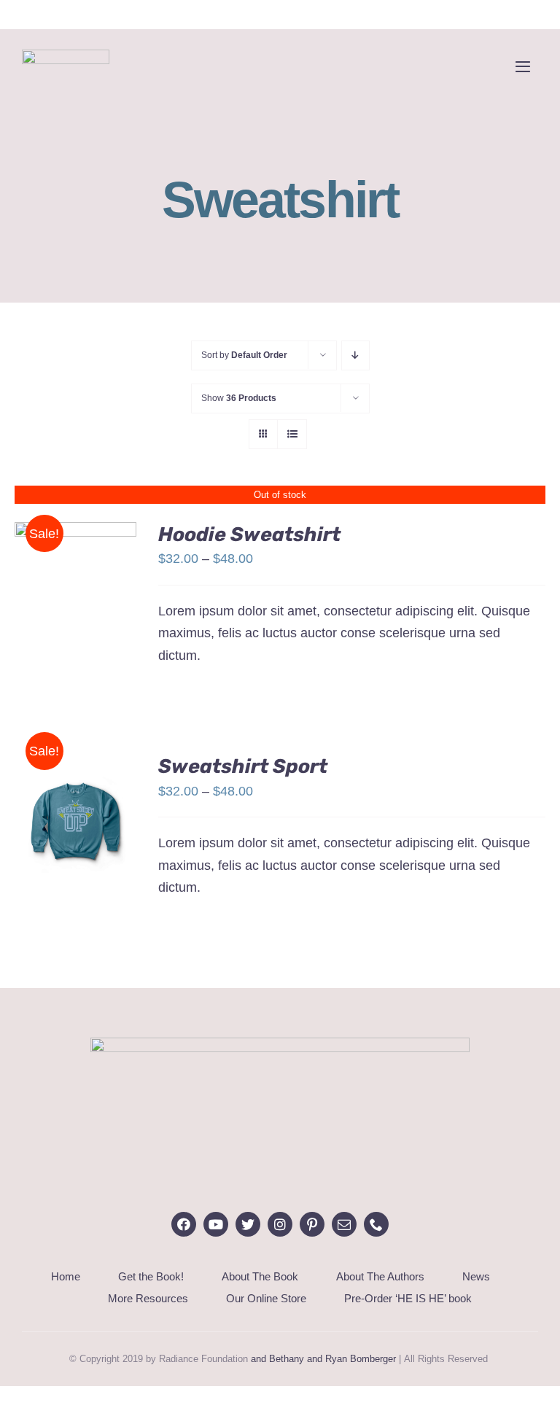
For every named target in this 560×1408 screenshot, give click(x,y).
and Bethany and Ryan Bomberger (323, 1358)
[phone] (376, 1224)
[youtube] (215, 1224)
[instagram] (280, 1224)
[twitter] (248, 1224)
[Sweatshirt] (75, 590)
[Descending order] (355, 355)
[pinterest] (312, 1224)
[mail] (344, 1224)
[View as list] (292, 434)
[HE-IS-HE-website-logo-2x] (280, 1044)
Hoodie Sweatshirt (249, 534)
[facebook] (183, 1224)
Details (76, 600)
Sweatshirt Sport (242, 766)
